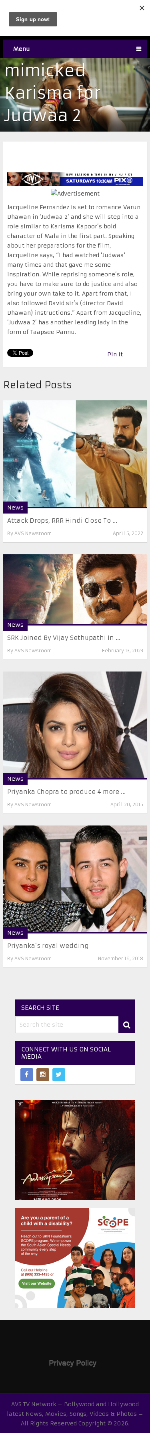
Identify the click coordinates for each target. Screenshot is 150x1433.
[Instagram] (42, 1074)
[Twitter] (58, 1074)
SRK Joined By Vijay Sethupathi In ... (63, 638)
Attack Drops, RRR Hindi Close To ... (62, 520)
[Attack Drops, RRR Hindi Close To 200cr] (75, 454)
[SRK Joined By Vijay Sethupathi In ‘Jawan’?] (75, 590)
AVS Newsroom (33, 533)
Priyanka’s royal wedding (48, 945)
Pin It (115, 354)
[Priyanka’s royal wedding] (75, 879)
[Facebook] (26, 1074)
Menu (21, 48)
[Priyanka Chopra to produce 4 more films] (75, 725)
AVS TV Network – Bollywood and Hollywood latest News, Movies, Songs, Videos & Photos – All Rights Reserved (75, 1414)
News (15, 507)
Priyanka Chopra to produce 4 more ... (66, 791)
